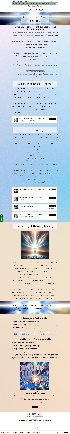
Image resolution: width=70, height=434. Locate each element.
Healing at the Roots (35, 10)
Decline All (61, 432)
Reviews (1, 218)
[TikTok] (19, 1)
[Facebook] (23, 1)
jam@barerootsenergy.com (50, 395)
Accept (66, 432)
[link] (28, 118)
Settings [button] (57, 432)
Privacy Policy (38, 432)
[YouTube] (26, 1)
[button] (28, 1)
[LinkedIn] (25, 1)
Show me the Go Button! (17, 310)
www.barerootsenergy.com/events (35, 393)
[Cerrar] (68, 432)
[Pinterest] (21, 1)
